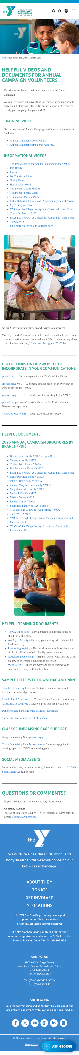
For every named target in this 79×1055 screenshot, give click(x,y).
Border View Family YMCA (25, 456)
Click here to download (15, 703)
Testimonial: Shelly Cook (24, 192)
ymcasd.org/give (11, 395)
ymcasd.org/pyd (10, 402)
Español (46, 456)
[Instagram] (44, 1023)
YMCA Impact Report (14, 413)
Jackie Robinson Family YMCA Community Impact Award (42, 200)
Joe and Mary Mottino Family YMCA (30, 485)
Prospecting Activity (19, 648)
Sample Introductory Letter (17, 688)
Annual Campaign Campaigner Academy (32, 144)
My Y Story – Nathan (21, 205)
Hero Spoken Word (20, 184)
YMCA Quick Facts (18, 631)
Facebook (36, 343)
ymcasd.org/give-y (12, 383)
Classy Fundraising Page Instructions (22, 744)
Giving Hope (17, 180)
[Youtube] (35, 1023)
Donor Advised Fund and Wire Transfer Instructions (30, 710)
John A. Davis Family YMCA (26, 480)
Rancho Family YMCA (22, 501)
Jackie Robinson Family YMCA (27, 476)
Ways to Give (15, 664)
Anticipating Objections (21, 656)
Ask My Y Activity (18, 640)
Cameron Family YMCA (23, 460)
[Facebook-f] (15, 1023)
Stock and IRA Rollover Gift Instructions (24, 717)
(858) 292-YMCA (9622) (42, 980)
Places (13, 172)
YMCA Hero (17, 221)
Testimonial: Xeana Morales (25, 188)
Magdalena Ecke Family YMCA (27, 489)
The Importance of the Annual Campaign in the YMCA (40, 163)
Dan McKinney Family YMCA (26, 468)
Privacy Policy (31, 1044)
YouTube (61, 343)
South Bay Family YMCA (24, 505)
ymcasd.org (8, 376)
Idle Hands (16, 167)
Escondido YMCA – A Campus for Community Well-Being (42, 217)
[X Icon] (25, 1023)
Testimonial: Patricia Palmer (25, 196)
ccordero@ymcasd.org (24, 816)
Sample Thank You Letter (16, 699)
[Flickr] (63, 1023)
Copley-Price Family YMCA (25, 464)
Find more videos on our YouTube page (31, 225)
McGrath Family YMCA (23, 493)
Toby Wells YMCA (20, 513)
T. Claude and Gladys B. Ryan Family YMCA (35, 509)
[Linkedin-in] (54, 1023)
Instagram (48, 343)
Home (4, 57)
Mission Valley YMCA (22, 497)
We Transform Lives (21, 176)
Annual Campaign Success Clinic (28, 140)
